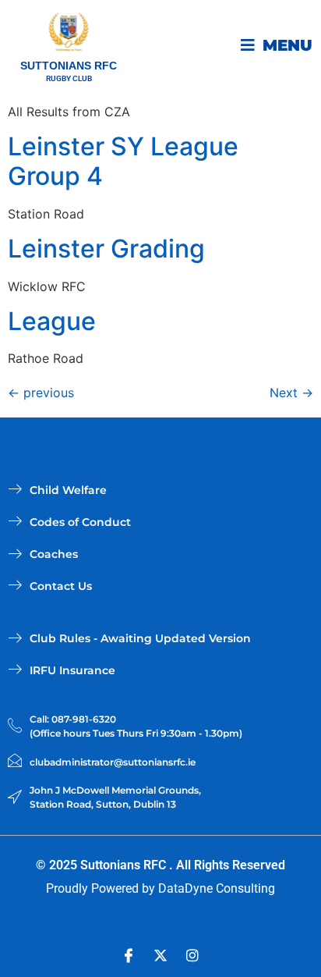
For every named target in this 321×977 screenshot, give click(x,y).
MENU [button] (287, 45)
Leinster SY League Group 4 (123, 161)
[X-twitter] (160, 955)
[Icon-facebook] (129, 955)
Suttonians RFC (68, 65)
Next (291, 392)
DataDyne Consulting (216, 888)
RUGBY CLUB (69, 78)
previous (41, 392)
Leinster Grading (106, 248)
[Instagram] (192, 955)
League (52, 321)
